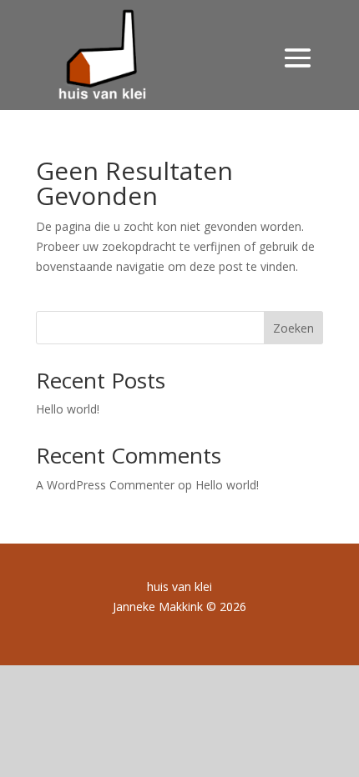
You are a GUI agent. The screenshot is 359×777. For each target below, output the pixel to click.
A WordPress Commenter (105, 485)
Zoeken (293, 328)
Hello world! (67, 409)
